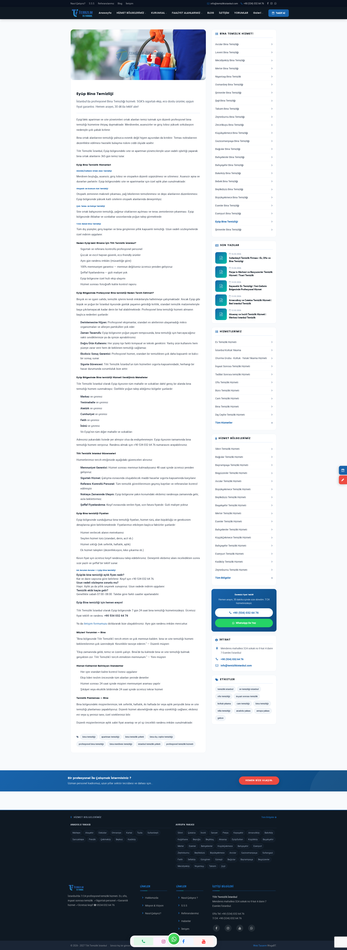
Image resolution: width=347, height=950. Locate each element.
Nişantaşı (199, 866)
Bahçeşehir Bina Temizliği (229, 165)
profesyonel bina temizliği (91, 743)
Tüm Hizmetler (223, 422)
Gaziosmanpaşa (249, 852)
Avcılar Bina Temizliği (227, 44)
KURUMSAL (158, 13)
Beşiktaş (210, 839)
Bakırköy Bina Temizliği (228, 173)
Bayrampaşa (247, 859)
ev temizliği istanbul (249, 689)
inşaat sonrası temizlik (247, 696)
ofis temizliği (224, 696)
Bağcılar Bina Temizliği (227, 149)
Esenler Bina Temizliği (227, 205)
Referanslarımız (106, 3)
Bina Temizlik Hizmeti (227, 406)
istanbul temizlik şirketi (149, 743)
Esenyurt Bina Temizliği (228, 213)
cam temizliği (243, 703)
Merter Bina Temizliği (226, 68)
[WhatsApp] (174, 939)
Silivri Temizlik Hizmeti (227, 448)
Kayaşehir (238, 832)
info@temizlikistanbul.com (224, 3)
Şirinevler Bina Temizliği (228, 92)
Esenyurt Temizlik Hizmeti (229, 553)
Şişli (223, 866)
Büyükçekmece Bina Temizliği (231, 197)
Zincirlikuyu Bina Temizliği (229, 124)
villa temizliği (224, 710)
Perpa (225, 832)
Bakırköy (269, 832)
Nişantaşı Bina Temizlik (228, 76)
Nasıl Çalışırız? (77, 3)
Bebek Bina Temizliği (226, 181)
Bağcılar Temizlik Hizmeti (229, 457)
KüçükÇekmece (225, 846)
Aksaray (223, 839)
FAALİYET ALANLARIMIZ (186, 13)
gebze (220, 717)
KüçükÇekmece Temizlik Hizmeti (233, 537)
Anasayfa (105, 13)
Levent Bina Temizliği (227, 52)
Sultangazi (267, 852)
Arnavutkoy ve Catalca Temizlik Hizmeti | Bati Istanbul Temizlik (250, 302)
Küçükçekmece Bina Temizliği (231, 133)
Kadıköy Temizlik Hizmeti (229, 561)
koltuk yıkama (224, 703)
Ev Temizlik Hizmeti (225, 342)
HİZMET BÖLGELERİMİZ (130, 13)
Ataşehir (89, 832)
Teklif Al (280, 13)
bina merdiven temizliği (121, 743)
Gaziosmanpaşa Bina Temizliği (232, 141)
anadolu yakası (243, 710)
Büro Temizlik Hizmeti (227, 390)
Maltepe (76, 832)
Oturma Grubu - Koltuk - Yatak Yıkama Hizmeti (241, 358)
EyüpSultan (237, 839)
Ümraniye (116, 832)
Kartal (129, 832)
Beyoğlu (197, 839)
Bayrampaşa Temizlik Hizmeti (231, 465)
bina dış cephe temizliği (161, 736)
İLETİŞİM (224, 13)
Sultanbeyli (152, 832)
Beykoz (119, 839)
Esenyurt (257, 846)
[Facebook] (183, 941)
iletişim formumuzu (95, 623)
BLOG (210, 13)
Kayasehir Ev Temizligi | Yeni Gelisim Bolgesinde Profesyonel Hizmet (248, 287)
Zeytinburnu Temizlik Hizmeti (231, 569)
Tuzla (139, 832)
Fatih (180, 859)
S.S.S (91, 3)
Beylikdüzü (199, 852)
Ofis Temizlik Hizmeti (226, 382)
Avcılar (233, 852)
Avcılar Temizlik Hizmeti (228, 481)
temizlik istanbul (225, 689)
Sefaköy (192, 859)
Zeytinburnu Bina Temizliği (230, 116)
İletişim (129, 3)
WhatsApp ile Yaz (246, 623)
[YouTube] (203, 941)
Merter (181, 846)
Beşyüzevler (263, 859)
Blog (120, 3)
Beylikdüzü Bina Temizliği (229, 189)
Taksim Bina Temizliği (227, 108)
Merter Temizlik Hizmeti (228, 513)
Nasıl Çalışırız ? (189, 897)
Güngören (205, 859)
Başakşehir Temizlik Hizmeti (230, 505)
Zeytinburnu (183, 852)
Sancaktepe (78, 839)
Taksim (212, 866)
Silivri (180, 832)
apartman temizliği (110, 736)
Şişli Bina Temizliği (225, 100)
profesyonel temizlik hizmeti (179, 743)
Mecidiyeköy (184, 866)
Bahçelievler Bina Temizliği (229, 157)
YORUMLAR (241, 13)
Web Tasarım (260, 945)
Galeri (257, 13)
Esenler (192, 846)
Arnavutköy (254, 832)
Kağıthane (183, 839)
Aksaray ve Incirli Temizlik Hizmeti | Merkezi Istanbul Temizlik (247, 316)
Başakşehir (268, 839)
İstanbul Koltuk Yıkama (228, 350)
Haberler (186, 921)
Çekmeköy (106, 839)
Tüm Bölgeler (223, 577)
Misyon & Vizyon (154, 905)
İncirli (203, 832)
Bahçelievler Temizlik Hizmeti (231, 529)
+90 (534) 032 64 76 (254, 3)
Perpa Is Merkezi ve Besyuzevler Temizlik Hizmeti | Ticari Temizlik (251, 273)
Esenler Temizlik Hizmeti (228, 521)
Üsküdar (102, 832)
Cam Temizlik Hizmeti (227, 398)
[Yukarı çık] (339, 933)
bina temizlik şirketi (134, 736)
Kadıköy (132, 839)
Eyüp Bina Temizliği (226, 221)
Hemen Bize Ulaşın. (259, 780)
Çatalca (192, 832)
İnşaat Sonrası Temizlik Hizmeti (232, 366)
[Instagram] (163, 941)
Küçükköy (253, 839)
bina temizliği (88, 736)
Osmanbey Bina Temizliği (229, 84)
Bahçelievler (207, 846)
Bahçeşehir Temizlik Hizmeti (230, 545)
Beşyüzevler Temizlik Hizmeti (231, 473)
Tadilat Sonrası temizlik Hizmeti (232, 374)
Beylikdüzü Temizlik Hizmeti (230, 497)
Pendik (92, 839)
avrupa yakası (262, 710)
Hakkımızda (151, 897)
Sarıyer (214, 832)
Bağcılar (231, 859)
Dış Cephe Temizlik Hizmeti (230, 414)
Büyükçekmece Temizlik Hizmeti (232, 489)
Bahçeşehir (243, 846)
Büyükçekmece (217, 852)
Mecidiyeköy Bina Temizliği (230, 60)
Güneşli (218, 859)
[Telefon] (143, 941)
